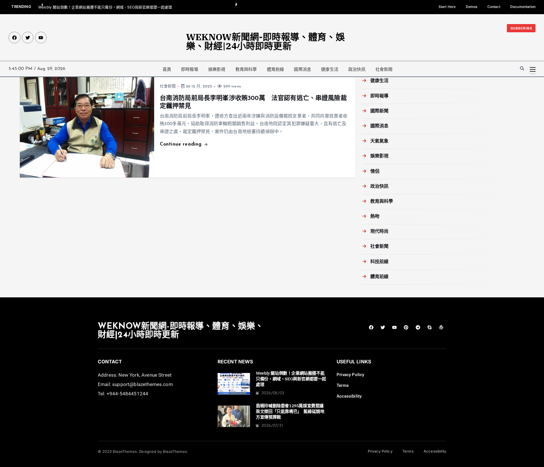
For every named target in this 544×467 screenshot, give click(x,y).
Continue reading (181, 144)
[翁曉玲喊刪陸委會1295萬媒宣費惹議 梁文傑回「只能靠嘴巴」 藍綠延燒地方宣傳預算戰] (234, 416)
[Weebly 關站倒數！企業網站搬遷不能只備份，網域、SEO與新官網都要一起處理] (234, 384)
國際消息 (302, 69)
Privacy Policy (350, 374)
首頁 (167, 69)
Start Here (447, 7)
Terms (343, 385)
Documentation (523, 7)
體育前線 (275, 69)
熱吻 (374, 216)
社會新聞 (384, 69)
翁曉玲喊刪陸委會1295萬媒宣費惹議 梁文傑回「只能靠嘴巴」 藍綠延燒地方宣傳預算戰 (292, 411)
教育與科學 (246, 69)
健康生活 (329, 69)
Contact (493, 7)
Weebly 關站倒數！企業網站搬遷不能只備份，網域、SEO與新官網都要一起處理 (105, 7)
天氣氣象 (379, 141)
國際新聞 (379, 111)
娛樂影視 (217, 69)
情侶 (374, 171)
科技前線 (379, 262)
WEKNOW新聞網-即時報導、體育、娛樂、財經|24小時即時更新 (265, 41)
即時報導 (189, 69)
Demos (471, 7)
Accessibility (349, 396)
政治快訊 (357, 69)
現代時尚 (379, 231)
